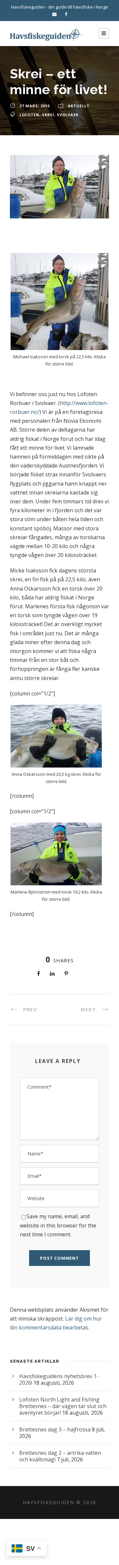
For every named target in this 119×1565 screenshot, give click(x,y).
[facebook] (66, 14)
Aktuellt (79, 105)
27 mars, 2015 (35, 105)
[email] (54, 14)
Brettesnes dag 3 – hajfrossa (55, 1429)
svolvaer (68, 114)
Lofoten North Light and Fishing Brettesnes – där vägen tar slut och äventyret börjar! (62, 1406)
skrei (48, 114)
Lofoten (29, 114)
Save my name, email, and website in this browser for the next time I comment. (58, 1225)
